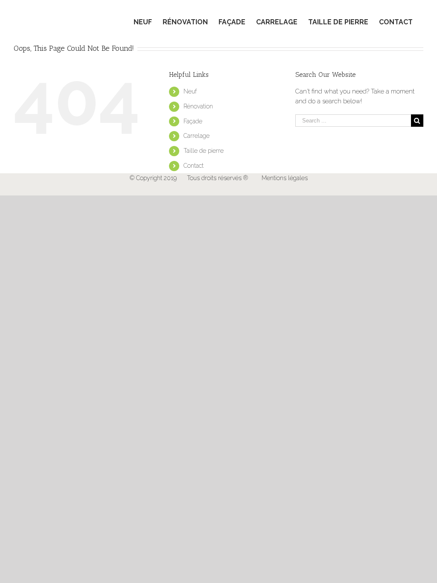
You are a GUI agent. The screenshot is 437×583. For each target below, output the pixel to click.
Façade (193, 121)
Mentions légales (285, 178)
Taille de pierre (204, 150)
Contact (194, 165)
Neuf (190, 91)
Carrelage (197, 135)
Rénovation (198, 106)
